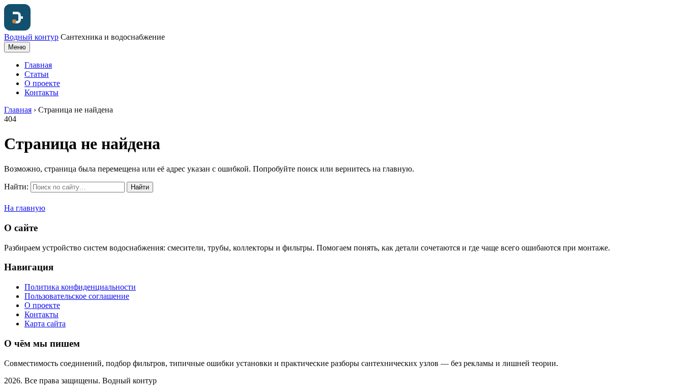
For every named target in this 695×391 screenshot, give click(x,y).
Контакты (41, 92)
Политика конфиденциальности (80, 287)
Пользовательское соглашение (76, 296)
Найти (140, 187)
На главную (24, 208)
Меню (17, 47)
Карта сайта (45, 323)
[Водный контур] (17, 27)
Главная (38, 65)
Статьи (36, 74)
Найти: (16, 186)
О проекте (42, 83)
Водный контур (31, 37)
